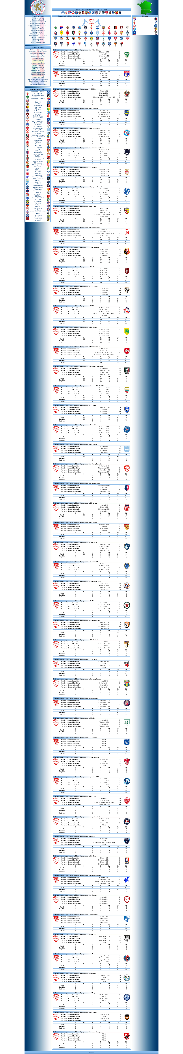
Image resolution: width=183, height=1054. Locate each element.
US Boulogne (38, 208)
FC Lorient (38, 144)
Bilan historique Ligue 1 (37, 27)
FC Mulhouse (38, 175)
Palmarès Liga (38, 62)
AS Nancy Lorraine (38, 131)
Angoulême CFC (38, 187)
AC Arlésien (38, 217)
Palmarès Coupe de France (38, 34)
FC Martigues (38, 189)
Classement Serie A (38, 67)
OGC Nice (38, 104)
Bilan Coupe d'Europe (38, 42)
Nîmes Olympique (38, 121)
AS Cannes (38, 138)
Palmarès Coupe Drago (38, 37)
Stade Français (37, 152)
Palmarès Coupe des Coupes (38, 81)
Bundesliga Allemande (38, 72)
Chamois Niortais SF (38, 198)
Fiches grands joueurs (38, 30)
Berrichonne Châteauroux (38, 211)
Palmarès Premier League (38, 53)
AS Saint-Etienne (38, 97)
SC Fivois (38, 170)
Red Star (38, 156)
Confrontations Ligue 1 (38, 28)
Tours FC (38, 180)
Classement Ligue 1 (38, 20)
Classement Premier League (37, 51)
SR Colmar (38, 199)
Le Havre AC (38, 133)
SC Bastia (38, 124)
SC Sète (38, 149)
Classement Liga (38, 60)
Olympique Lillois (38, 164)
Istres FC (38, 206)
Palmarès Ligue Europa (38, 83)
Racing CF (38, 130)
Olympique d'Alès (38, 177)
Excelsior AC (38, 168)
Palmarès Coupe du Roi (38, 63)
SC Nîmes (38, 196)
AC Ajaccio (37, 159)
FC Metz (38, 114)
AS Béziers (38, 210)
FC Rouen (38, 142)
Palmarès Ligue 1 (38, 32)
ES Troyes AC (38, 147)
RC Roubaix (38, 194)
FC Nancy (38, 151)
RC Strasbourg (37, 112)
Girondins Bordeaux (38, 95)
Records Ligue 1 (38, 39)
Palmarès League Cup (38, 56)
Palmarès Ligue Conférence (37, 84)
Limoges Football (38, 185)
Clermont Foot (37, 191)
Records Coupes (38, 41)
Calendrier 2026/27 (38, 18)
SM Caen (38, 145)
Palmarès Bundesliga (38, 76)
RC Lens (38, 107)
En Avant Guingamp (38, 158)
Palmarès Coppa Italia (38, 70)
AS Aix (38, 213)
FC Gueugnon (38, 201)
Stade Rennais (38, 105)
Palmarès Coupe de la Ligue (38, 35)
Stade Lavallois (38, 154)
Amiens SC (38, 192)
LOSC (38, 100)
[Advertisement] (91, 4)
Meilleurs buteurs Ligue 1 (38, 21)
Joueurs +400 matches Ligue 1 (38, 25)
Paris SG (38, 102)
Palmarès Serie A (38, 69)
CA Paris (38, 203)
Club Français (38, 218)
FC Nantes (38, 109)
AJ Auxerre (37, 119)
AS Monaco (38, 93)
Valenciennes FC (38, 128)
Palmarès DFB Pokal (38, 77)
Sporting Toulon (38, 161)
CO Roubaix (38, 163)
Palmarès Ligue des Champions (38, 79)
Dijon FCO (38, 173)
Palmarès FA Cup (38, 55)
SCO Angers (38, 126)
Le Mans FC (38, 166)
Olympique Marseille (37, 91)
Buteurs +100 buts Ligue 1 (38, 23)
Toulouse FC (38, 123)
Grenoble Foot (37, 184)
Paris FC (37, 182)
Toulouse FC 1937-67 (38, 137)
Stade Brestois (38, 140)
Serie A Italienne (38, 65)
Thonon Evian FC (38, 178)
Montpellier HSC (38, 117)
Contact (91, 1052)
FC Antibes (38, 171)
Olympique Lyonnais (37, 98)
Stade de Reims (38, 116)
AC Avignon (38, 215)
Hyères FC (38, 220)
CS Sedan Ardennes (38, 135)
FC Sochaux (38, 111)
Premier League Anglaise (38, 49)
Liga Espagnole (38, 58)
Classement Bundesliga (38, 74)
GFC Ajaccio (38, 205)
